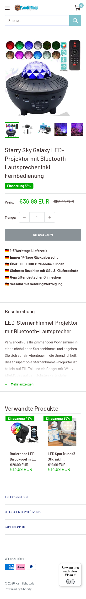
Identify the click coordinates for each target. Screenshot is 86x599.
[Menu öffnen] (7, 8)
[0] (77, 7)
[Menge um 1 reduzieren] (24, 217)
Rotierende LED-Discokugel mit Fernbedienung (23, 456)
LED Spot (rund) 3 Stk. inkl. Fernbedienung (61, 456)
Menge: (10, 217)
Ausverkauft (43, 235)
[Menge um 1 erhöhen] (50, 217)
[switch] (70, 581)
